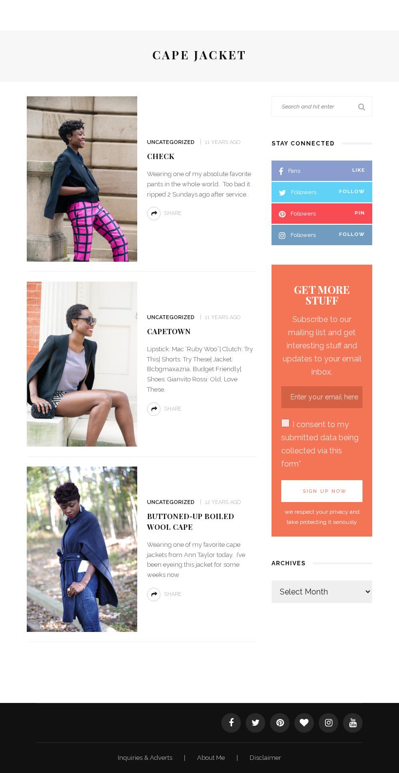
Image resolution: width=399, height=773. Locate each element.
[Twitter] (255, 723)
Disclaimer (265, 757)
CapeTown (169, 331)
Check (160, 156)
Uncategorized (171, 142)
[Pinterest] (280, 723)
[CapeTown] (82, 363)
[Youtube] (353, 723)
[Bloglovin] (304, 723)
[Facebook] (231, 723)
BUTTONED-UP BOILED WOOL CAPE (190, 521)
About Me (211, 757)
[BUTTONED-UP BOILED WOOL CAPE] (82, 548)
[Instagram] (328, 723)
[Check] (82, 178)
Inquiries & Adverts (146, 757)
